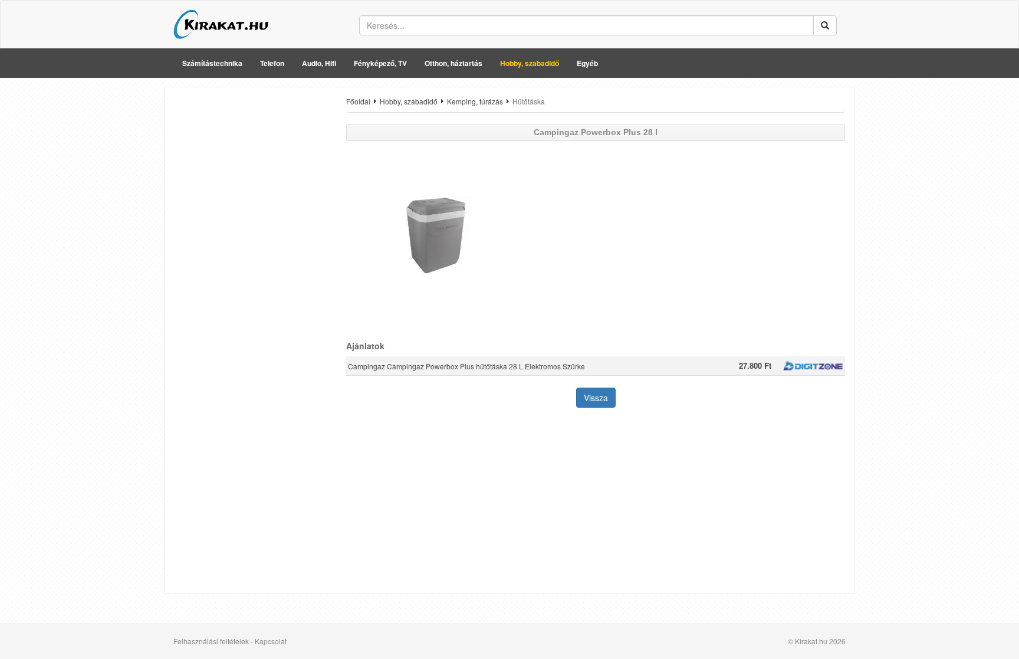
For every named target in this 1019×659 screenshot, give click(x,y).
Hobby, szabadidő (529, 63)
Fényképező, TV (380, 63)
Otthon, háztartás (453, 63)
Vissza (596, 398)
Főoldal (358, 101)
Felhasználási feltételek (211, 641)
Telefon (272, 63)
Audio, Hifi (319, 63)
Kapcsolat (271, 641)
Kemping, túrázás (475, 101)
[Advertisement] (251, 273)
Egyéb (587, 63)
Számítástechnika (212, 63)
